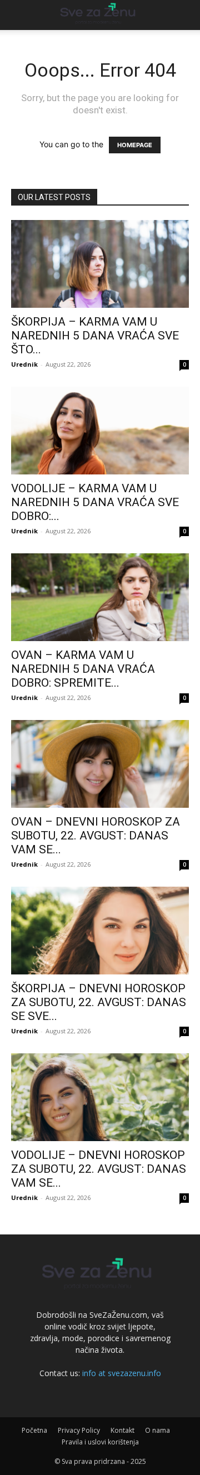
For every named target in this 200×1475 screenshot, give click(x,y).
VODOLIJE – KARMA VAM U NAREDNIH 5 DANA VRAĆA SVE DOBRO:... (95, 502)
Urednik (24, 364)
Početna (34, 1430)
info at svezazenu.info (121, 1373)
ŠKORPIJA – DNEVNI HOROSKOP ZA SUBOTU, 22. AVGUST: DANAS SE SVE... (98, 1002)
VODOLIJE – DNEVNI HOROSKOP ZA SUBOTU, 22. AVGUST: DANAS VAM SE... (98, 1168)
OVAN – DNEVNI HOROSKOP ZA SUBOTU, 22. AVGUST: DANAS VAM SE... (95, 835)
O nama (157, 1430)
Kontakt (122, 1430)
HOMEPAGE (134, 145)
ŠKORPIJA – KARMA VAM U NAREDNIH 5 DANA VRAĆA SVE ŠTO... (95, 335)
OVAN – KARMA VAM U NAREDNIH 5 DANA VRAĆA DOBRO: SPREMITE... (83, 668)
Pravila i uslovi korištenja (100, 1442)
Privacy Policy (79, 1430)
